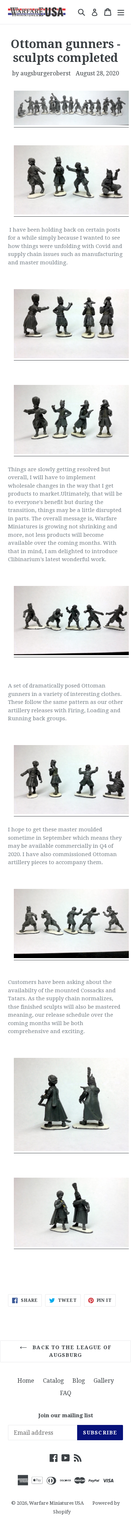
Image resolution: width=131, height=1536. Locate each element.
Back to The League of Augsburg (71, 1351)
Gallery (104, 1380)
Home (25, 1380)
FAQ (65, 1393)
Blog (78, 1380)
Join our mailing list (65, 1415)
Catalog (53, 1380)
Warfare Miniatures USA (56, 1503)
